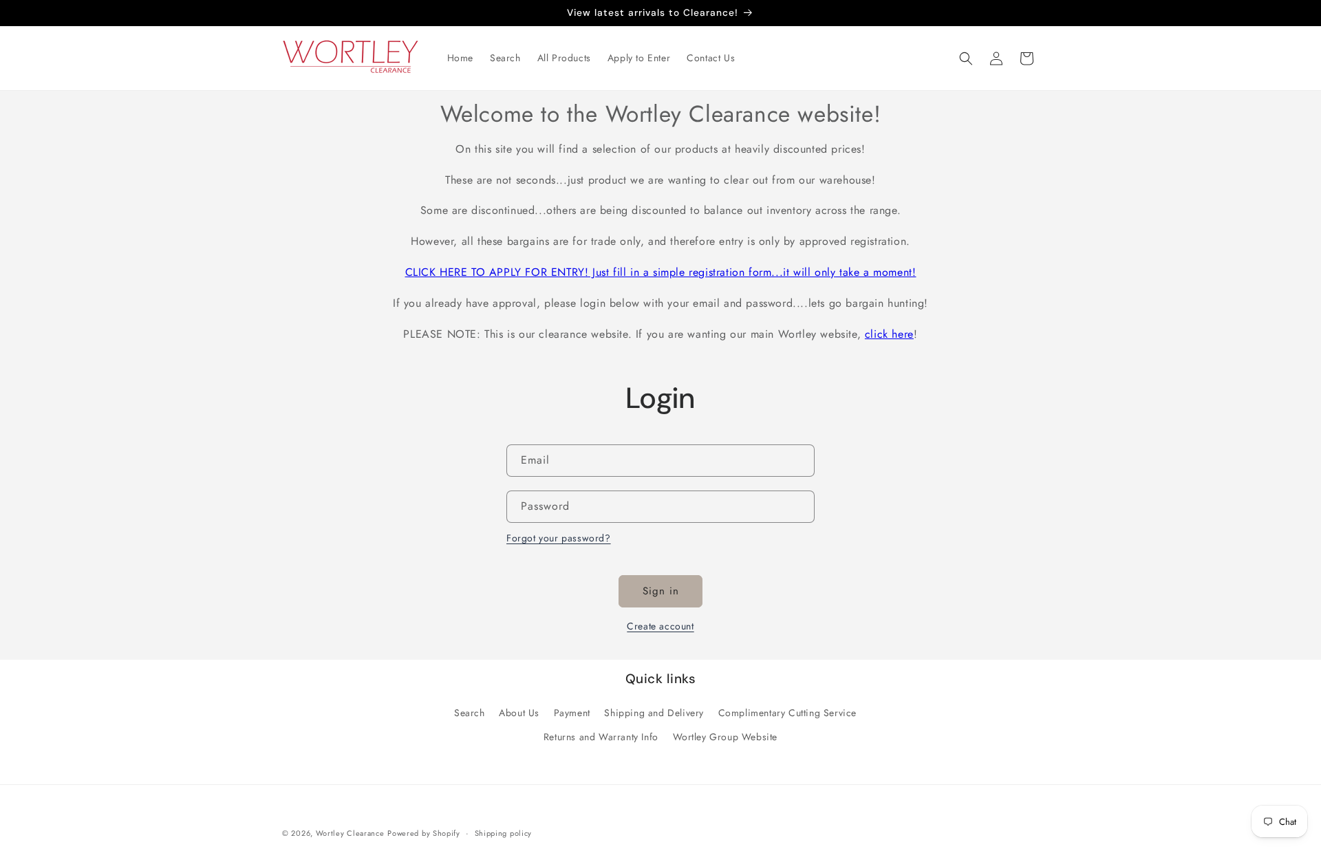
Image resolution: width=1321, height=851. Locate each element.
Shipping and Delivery (654, 713)
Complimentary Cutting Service (787, 713)
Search (469, 713)
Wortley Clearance (350, 833)
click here (889, 334)
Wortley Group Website (725, 737)
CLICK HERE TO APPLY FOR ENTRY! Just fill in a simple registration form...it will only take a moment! (660, 272)
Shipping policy (504, 832)
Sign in (661, 591)
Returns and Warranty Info (601, 737)
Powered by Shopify (423, 833)
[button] (966, 58)
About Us (519, 713)
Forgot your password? (558, 538)
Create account (660, 626)
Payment (572, 713)
